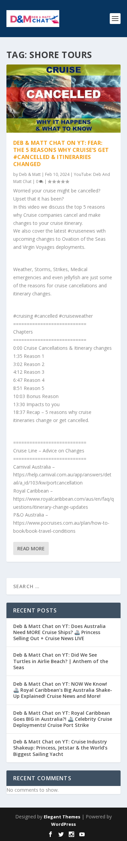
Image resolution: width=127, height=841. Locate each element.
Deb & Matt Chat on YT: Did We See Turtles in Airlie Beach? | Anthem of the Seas (60, 661)
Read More (31, 548)
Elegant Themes (62, 817)
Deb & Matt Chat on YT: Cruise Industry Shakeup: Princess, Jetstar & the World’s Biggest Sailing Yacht (60, 747)
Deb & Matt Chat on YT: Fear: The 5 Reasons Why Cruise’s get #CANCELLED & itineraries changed (61, 153)
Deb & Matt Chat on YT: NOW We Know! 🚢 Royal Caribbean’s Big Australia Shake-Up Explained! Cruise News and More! (62, 690)
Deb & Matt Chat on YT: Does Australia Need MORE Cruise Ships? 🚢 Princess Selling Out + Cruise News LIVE (59, 632)
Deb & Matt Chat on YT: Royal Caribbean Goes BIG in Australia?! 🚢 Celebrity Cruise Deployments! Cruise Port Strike (62, 719)
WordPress (63, 824)
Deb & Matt (30, 174)
